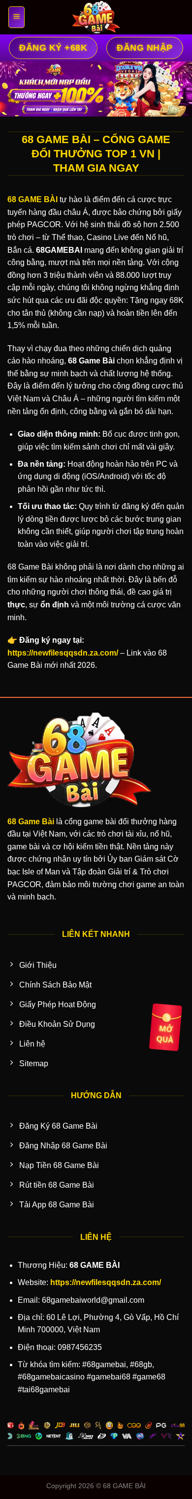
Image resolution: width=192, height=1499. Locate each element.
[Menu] (16, 17)
